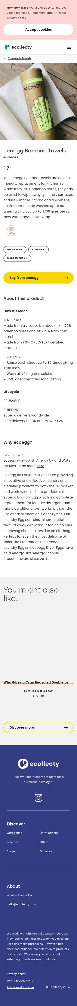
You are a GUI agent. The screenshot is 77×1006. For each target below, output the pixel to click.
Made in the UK (17, 258)
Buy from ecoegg (23, 278)
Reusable (38, 249)
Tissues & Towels (19, 58)
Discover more (21, 727)
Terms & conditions (20, 980)
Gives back (15, 249)
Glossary (46, 851)
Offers (44, 842)
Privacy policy (16, 974)
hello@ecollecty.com (21, 904)
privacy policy (16, 18)
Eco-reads (14, 842)
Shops (11, 851)
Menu (69, 47)
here (40, 466)
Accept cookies (38, 29)
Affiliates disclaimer (20, 987)
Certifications (49, 832)
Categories (14, 832)
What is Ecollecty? (19, 895)
